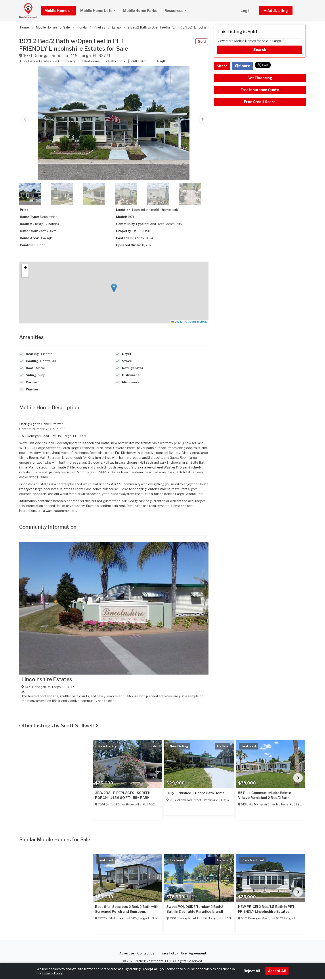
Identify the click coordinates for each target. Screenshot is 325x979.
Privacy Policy (167, 953)
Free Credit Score (259, 102)
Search (259, 50)
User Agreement (193, 953)
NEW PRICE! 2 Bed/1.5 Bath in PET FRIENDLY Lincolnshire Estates (266, 909)
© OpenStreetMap (196, 321)
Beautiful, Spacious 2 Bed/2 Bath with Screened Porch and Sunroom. (126, 909)
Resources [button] (174, 11)
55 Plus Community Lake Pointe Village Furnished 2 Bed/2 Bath (264, 795)
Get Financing (259, 78)
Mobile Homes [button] (57, 11)
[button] (281, 10)
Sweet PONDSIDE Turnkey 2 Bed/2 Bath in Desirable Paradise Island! (194, 909)
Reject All (252, 971)
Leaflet (178, 321)
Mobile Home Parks (140, 11)
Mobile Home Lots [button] (96, 11)
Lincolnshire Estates (46, 679)
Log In (246, 11)
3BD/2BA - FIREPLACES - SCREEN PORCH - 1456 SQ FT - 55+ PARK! (123, 795)
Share (222, 66)
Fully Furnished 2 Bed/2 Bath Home (195, 793)
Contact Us (145, 953)
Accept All (277, 971)
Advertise (126, 953)
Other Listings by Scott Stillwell (57, 726)
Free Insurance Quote (260, 90)
